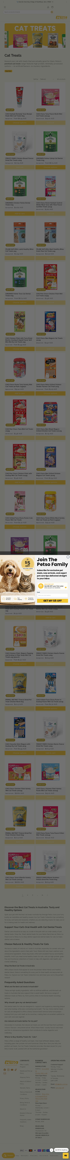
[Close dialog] (68, 557)
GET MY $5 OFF (52, 600)
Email (38, 592)
